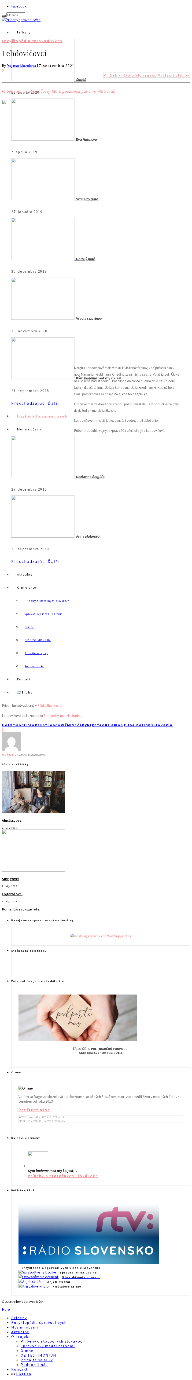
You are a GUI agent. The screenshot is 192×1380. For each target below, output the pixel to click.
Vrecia (89, 318)
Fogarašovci (12, 894)
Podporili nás (34, 1364)
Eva (86, 139)
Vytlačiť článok (174, 75)
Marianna (90, 476)
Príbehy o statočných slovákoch (53, 1341)
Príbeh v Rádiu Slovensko (130, 75)
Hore (6, 1309)
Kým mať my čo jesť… (52, 1170)
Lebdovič (57, 725)
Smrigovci (10, 878)
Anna (88, 536)
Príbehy (24, 32)
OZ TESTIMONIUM (38, 1355)
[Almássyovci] (33, 812)
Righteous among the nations (120, 725)
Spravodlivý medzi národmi (48, 1345)
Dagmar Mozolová (21, 65)
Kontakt (19, 1369)
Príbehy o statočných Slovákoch (63, 1175)
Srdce (87, 199)
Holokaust (36, 725)
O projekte (22, 1336)
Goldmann (13, 725)
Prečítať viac (34, 1109)
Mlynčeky (77, 725)
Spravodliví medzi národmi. (62, 715)
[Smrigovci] (33, 870)
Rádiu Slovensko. (49, 705)
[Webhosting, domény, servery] (101, 936)
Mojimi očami (24, 1327)
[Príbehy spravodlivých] (21, 19)
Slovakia (163, 725)
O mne (27, 1350)
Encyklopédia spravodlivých (32, 40)
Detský (85, 258)
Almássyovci (12, 820)
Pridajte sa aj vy (37, 1360)
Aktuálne (20, 1331)
